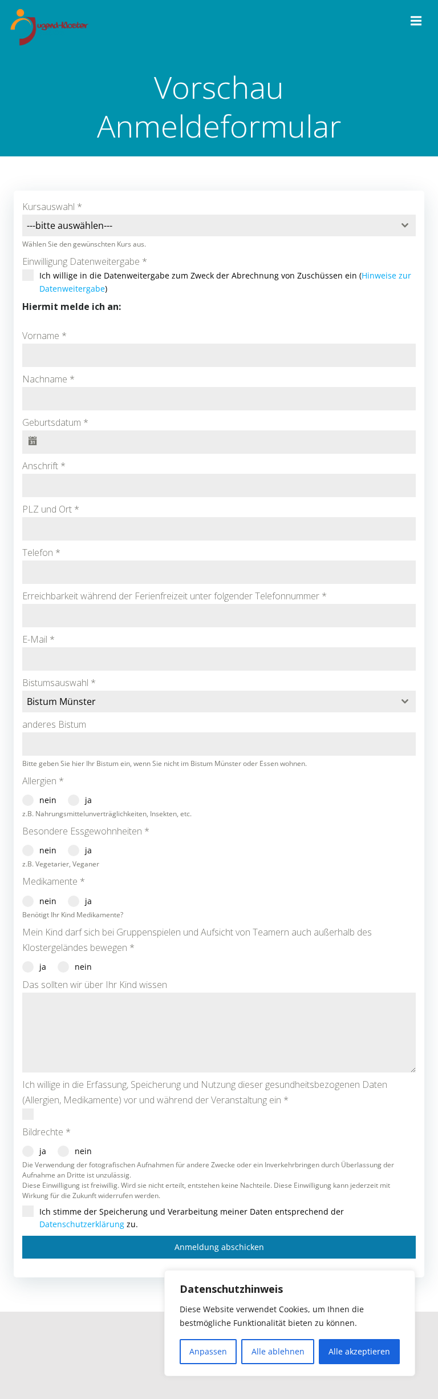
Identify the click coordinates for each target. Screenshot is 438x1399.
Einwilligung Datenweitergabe (84, 261)
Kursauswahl (52, 206)
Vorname (44, 335)
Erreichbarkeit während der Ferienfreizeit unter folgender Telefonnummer (174, 596)
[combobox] (219, 225)
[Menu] (414, 21)
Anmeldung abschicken (219, 1246)
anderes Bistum (54, 724)
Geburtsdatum (55, 422)
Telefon (41, 552)
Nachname (48, 379)
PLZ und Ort (50, 509)
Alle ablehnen (278, 1351)
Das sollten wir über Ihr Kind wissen (94, 984)
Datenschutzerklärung (81, 1224)
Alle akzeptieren (359, 1351)
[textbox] (208, 225)
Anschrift (44, 465)
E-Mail (38, 639)
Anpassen (208, 1351)
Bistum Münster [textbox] (61, 701)
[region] (289, 1323)
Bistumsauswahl (59, 682)
